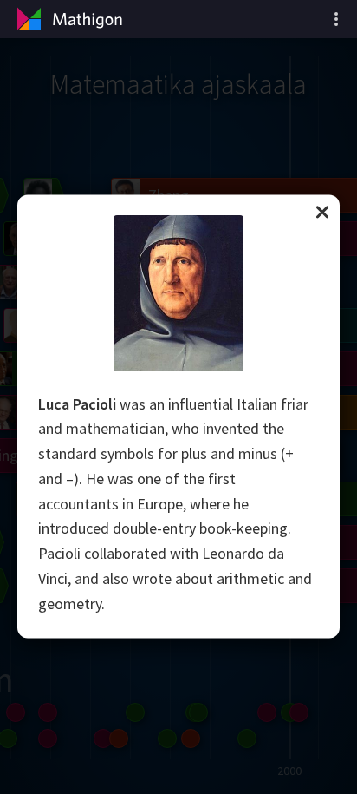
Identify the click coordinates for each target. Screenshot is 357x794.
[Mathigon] (67, 19)
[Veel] (336, 19)
